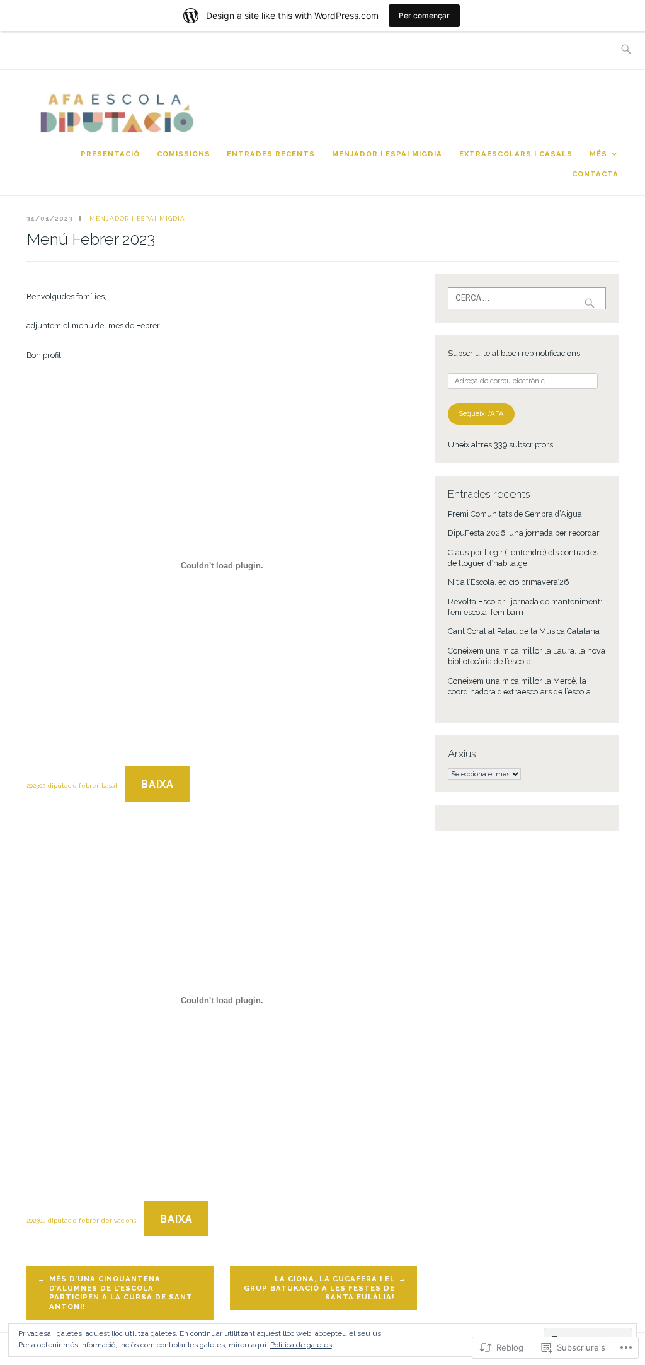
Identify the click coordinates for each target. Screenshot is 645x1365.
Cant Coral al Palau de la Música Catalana (524, 631)
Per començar (424, 15)
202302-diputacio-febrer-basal (71, 785)
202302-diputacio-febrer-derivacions (81, 1220)
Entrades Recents (271, 153)
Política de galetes (301, 1344)
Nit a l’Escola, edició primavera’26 (508, 582)
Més (598, 153)
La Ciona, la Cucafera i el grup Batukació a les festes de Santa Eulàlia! (319, 1287)
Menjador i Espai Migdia (387, 153)
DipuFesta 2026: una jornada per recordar (524, 533)
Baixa (157, 784)
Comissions (183, 153)
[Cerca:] (626, 50)
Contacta (595, 174)
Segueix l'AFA (481, 413)
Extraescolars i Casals (516, 153)
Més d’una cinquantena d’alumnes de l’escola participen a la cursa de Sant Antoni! (121, 1292)
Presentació (110, 153)
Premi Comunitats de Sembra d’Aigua (515, 514)
